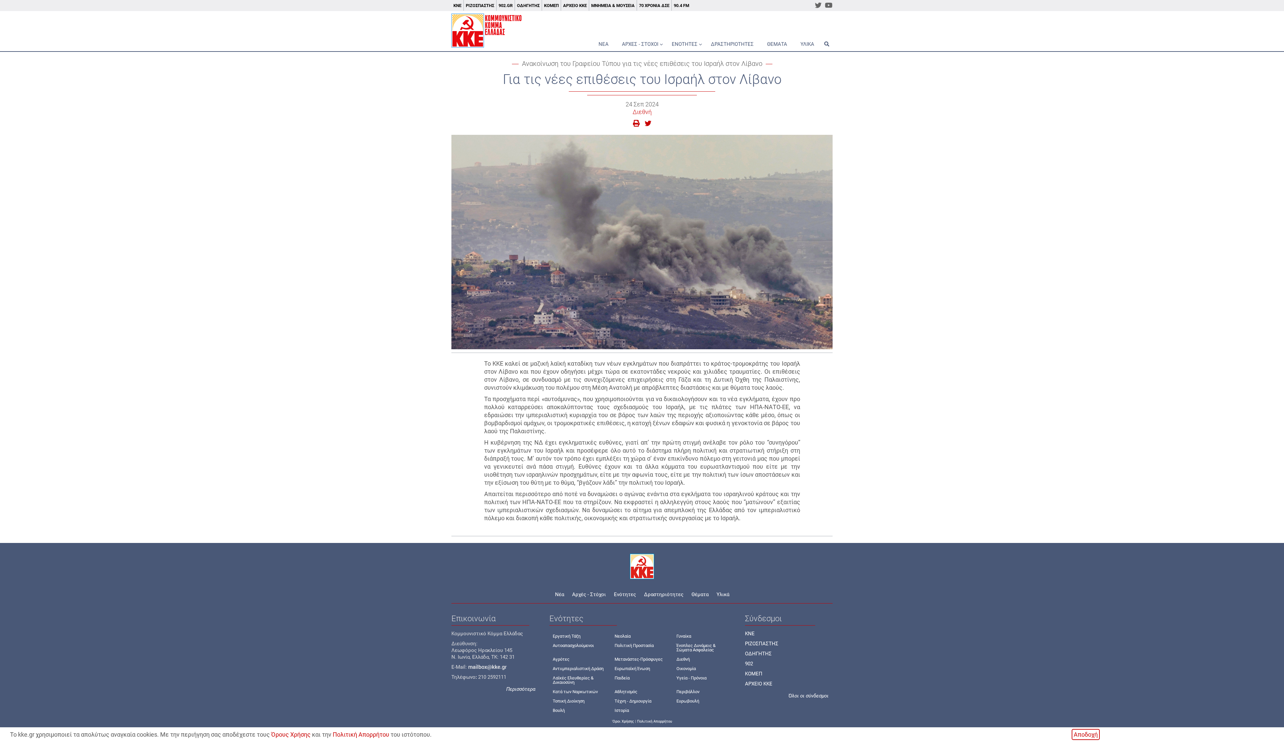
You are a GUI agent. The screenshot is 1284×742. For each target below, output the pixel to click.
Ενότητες (685, 44)
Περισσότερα (520, 689)
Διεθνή (642, 111)
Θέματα (777, 44)
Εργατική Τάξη (566, 636)
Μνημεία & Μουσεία (613, 5)
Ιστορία (622, 710)
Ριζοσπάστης (480, 5)
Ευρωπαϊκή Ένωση (632, 668)
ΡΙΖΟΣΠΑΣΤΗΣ (761, 644)
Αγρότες (561, 659)
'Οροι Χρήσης (623, 721)
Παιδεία (622, 677)
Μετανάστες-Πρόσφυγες (639, 659)
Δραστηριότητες (732, 44)
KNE (750, 634)
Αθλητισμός (626, 691)
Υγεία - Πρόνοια (691, 677)
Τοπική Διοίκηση (568, 701)
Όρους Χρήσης (291, 734)
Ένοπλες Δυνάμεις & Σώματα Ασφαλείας (696, 647)
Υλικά (807, 44)
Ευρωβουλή (687, 701)
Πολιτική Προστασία (634, 645)
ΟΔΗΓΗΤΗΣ (758, 654)
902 (749, 664)
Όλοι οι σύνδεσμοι (808, 696)
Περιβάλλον (688, 691)
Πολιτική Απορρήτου (361, 734)
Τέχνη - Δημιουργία (633, 701)
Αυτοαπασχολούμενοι (573, 645)
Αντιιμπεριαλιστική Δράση (578, 668)
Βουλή (559, 710)
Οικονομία (686, 668)
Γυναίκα (683, 636)
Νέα (604, 44)
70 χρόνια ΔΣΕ (654, 5)
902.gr (506, 5)
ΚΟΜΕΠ (551, 5)
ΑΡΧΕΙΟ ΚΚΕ (758, 684)
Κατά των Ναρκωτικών (575, 691)
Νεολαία (623, 636)
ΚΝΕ (457, 5)
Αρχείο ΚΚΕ (575, 5)
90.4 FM (681, 5)
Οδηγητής (528, 5)
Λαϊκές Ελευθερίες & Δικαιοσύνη (573, 680)
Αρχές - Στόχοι (640, 44)
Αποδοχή (1086, 734)
